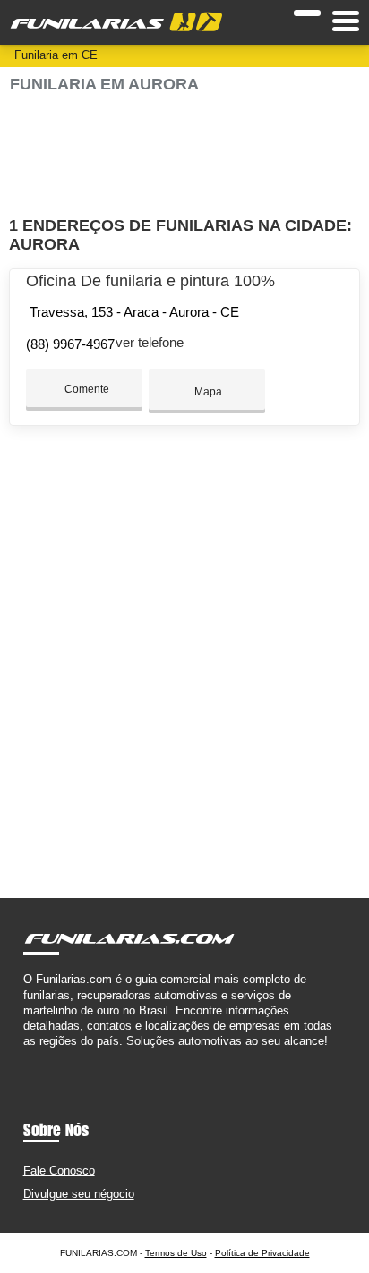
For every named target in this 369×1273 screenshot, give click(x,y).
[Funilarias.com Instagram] (43, 1057)
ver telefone (150, 342)
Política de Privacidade (262, 1253)
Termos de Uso (176, 1253)
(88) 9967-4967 (70, 344)
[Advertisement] (184, 155)
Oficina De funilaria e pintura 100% (150, 281)
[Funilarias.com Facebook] (27, 1057)
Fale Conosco (59, 1170)
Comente (85, 389)
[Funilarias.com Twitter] (35, 1057)
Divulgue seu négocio (78, 1194)
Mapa (207, 392)
